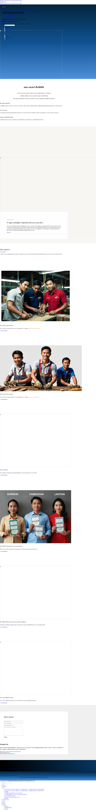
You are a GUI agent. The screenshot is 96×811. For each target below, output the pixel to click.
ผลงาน (3, 802)
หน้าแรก (4, 6)
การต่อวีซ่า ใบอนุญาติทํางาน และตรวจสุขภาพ (13, 793)
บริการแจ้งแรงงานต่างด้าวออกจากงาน (11, 797)
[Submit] (4, 26)
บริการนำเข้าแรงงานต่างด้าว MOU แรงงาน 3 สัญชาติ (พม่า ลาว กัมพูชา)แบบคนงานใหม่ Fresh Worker (24, 10)
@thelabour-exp (6, 752)
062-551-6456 (6, 751)
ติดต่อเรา (4, 23)
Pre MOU (6, 791)
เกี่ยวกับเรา (4, 7)
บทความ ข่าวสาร (5, 799)
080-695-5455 (18, 751)
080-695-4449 (12, 751)
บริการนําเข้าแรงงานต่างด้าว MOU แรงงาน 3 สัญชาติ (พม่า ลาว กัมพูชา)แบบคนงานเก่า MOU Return (24, 11)
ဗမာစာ (6, 809)
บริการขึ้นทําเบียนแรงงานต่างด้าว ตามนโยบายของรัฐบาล (15, 15)
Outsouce (6, 798)
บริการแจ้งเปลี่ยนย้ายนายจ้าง (10, 16)
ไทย (7, 29)
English (10, 807)
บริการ (3, 8)
